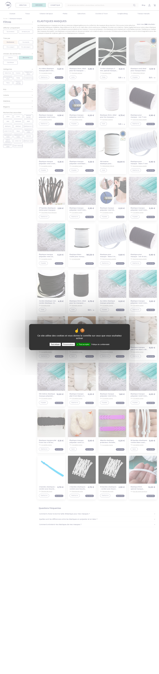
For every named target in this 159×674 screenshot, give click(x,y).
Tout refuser (55, 344)
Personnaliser (68, 344)
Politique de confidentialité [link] (100, 344)
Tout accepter (84, 344)
